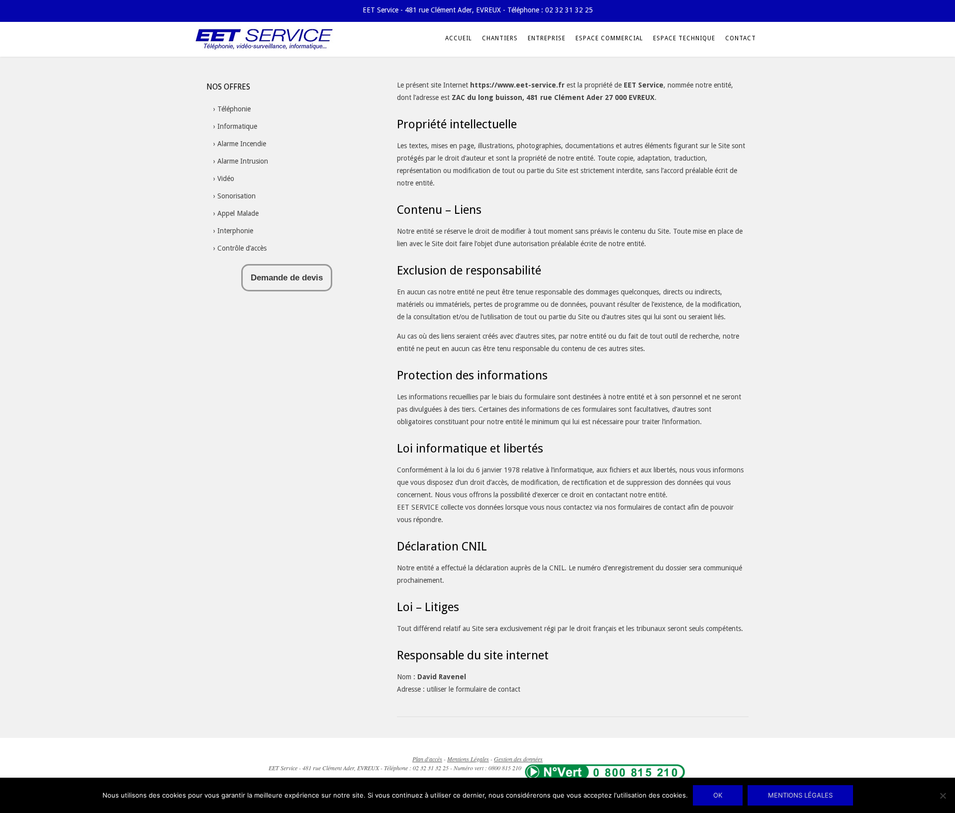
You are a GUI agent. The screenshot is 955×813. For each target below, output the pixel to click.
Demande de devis (287, 277)
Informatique (237, 126)
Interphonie (235, 231)
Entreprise (547, 38)
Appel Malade (238, 213)
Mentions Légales (468, 759)
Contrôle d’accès (242, 248)
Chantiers (500, 38)
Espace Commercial (609, 38)
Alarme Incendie (241, 144)
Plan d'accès (427, 759)
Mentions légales (800, 795)
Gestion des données (518, 759)
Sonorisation (236, 196)
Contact (740, 38)
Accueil (458, 38)
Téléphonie (234, 109)
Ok (717, 795)
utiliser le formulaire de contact (473, 689)
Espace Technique (684, 38)
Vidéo (225, 178)
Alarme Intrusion (242, 161)
